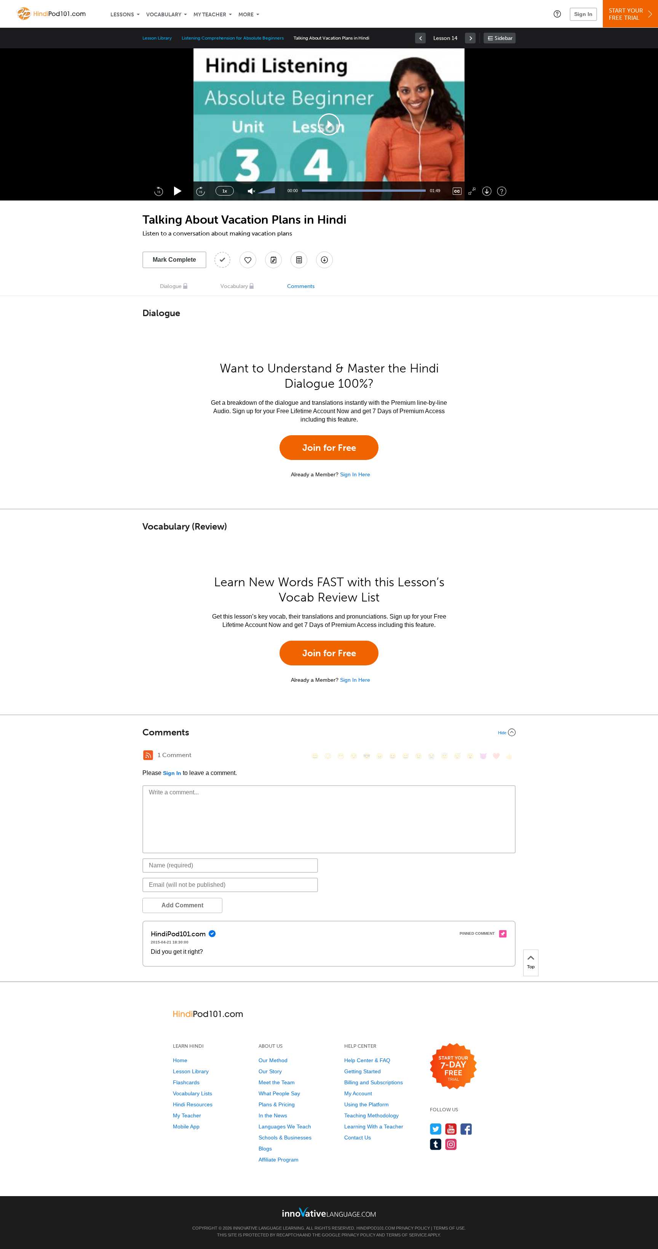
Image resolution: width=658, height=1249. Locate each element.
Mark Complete (174, 259)
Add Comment (182, 905)
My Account (358, 1093)
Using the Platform (366, 1104)
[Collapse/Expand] (329, 732)
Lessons (122, 14)
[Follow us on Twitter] (436, 1129)
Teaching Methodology (371, 1115)
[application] (329, 124)
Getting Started (362, 1071)
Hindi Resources (192, 1104)
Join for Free (329, 447)
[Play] (178, 191)
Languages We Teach (285, 1126)
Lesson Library (157, 38)
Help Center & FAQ (367, 1060)
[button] (557, 13)
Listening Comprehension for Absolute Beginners (233, 38)
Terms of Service (406, 1235)
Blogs (265, 1149)
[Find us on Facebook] (466, 1129)
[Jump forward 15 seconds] (200, 191)
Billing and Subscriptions (373, 1082)
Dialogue (171, 286)
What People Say (279, 1093)
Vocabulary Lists (192, 1093)
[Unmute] (251, 191)
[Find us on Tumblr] (436, 1144)
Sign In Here (355, 474)
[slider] (267, 190)
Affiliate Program (279, 1160)
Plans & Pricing (277, 1104)
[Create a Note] (273, 259)
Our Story (270, 1071)
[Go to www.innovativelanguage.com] (329, 1212)
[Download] (487, 191)
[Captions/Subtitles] (457, 191)
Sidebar (504, 38)
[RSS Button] (148, 755)
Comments (301, 286)
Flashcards (186, 1082)
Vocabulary (163, 14)
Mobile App (186, 1126)
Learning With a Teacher (373, 1126)
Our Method (273, 1060)
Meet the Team (277, 1082)
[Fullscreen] (472, 191)
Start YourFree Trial (626, 14)
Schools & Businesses (285, 1137)
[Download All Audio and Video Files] (324, 259)
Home (180, 1060)
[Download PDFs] (299, 259)
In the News (273, 1115)
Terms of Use (449, 1228)
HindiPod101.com (375, 1228)
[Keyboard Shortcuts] (501, 191)
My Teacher (209, 14)
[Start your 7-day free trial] (453, 1066)
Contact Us (357, 1137)
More (246, 14)
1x (224, 191)
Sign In (583, 14)
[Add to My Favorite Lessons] (248, 259)
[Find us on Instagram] (451, 1144)
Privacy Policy (413, 1228)
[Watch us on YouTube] (451, 1129)
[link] (420, 38)
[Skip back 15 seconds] (158, 191)
